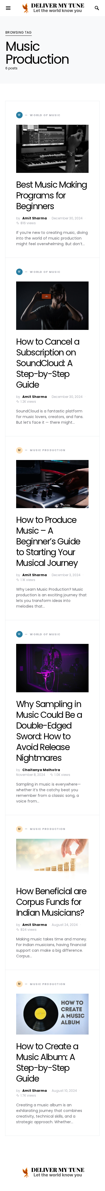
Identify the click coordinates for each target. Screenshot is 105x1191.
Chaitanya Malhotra (41, 770)
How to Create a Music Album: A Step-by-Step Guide (47, 1062)
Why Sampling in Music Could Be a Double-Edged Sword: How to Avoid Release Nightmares (49, 731)
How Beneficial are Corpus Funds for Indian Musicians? (51, 902)
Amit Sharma (34, 218)
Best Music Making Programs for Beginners (51, 195)
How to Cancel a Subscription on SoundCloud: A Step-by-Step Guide (47, 363)
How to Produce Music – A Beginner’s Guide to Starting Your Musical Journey (48, 541)
